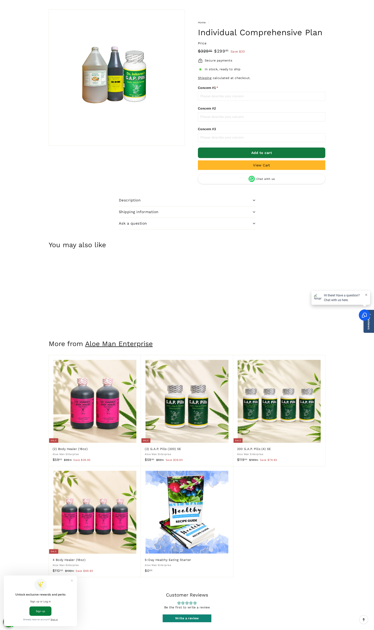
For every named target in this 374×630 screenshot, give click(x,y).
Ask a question (133, 223)
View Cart (261, 165)
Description (130, 200)
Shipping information (139, 212)
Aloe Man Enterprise (119, 344)
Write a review (187, 618)
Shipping (205, 78)
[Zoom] (117, 78)
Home (202, 22)
